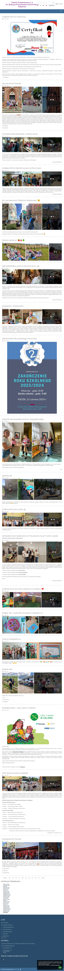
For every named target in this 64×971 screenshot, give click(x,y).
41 (19, 877)
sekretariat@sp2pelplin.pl (8, 945)
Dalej (43, 877)
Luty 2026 (5, 890)
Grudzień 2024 (6, 906)
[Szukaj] (53, 3)
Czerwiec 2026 (6, 885)
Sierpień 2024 (6, 911)
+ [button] (38, 5)
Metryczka (5, 933)
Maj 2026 (5, 886)
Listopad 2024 (6, 907)
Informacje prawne (7, 929)
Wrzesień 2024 (6, 910)
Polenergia (22, 766)
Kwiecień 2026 (6, 887)
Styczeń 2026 (6, 891)
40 (16, 877)
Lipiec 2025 (5, 898)
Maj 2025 (5, 900)
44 (29, 877)
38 (9, 877)
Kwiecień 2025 (6, 901)
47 (38, 877)
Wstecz (5, 877)
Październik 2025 (7, 894)
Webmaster (5, 922)
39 (12, 877)
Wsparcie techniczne (7, 925)
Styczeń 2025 (6, 905)
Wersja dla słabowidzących (8, 969)
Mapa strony (6, 936)
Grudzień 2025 (6, 892)
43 (25, 877)
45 (32, 877)
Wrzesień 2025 (6, 896)
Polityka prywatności (7, 931)
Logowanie (51, 5)
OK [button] (60, 967)
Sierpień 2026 (6, 884)
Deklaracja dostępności (8, 927)
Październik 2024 (7, 908)
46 (35, 877)
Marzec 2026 (6, 889)
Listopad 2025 (6, 893)
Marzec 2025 (6, 903)
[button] (43, 5)
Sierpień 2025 (6, 897)
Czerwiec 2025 (6, 899)
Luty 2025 (5, 904)
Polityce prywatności (55, 965)
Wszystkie (5, 912)
